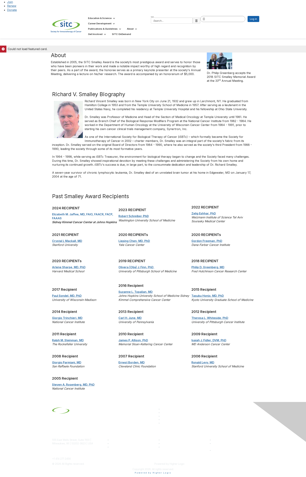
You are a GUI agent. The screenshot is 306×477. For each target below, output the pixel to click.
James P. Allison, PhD (133, 340)
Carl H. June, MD (130, 318)
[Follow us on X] (163, 416)
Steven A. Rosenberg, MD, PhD (73, 384)
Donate (12, 10)
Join (10, 2)
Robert (133, 216)
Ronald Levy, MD (202, 362)
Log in (253, 18)
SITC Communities (172, 439)
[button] (101, 18)
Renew (11, 6)
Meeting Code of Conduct (228, 439)
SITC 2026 (116, 443)
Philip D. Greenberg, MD (207, 267)
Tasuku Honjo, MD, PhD (207, 295)
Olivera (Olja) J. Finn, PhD (136, 267)
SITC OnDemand (171, 446)
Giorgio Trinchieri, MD (67, 318)
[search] (196, 21)
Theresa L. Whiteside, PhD (209, 318)
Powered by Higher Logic (153, 473)
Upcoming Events (172, 443)
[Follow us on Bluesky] (163, 412)
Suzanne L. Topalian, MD (135, 292)
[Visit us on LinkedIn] (163, 408)
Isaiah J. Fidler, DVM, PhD (208, 340)
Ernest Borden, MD (131, 362)
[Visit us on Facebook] (163, 422)
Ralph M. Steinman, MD (68, 340)
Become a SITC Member (124, 439)
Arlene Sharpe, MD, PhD (69, 267)
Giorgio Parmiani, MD (66, 362)
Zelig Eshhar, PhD (203, 213)
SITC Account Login (122, 446)
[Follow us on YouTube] (163, 419)
